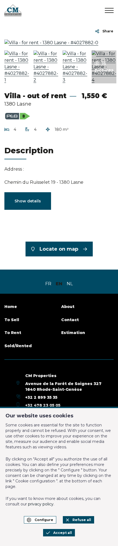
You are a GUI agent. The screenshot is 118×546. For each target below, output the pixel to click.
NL (70, 283)
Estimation (73, 332)
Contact (70, 319)
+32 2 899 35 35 (41, 397)
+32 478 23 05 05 (42, 405)
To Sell (11, 319)
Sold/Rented (18, 345)
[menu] (109, 10)
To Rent (12, 332)
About (67, 306)
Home (10, 306)
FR (48, 283)
